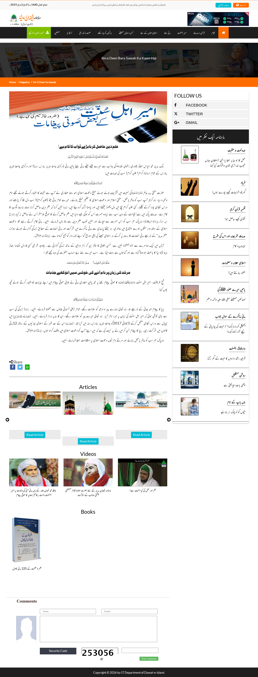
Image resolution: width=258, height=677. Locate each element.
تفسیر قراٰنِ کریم (237, 209)
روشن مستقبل (238, 375)
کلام (213, 32)
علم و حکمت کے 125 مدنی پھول (26, 568)
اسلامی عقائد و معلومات (233, 262)
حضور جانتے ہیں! (236, 272)
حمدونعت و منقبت (236, 150)
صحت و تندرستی (85, 32)
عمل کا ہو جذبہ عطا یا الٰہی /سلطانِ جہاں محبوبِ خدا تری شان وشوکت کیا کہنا (225, 162)
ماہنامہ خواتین (223, 5)
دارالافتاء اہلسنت (237, 348)
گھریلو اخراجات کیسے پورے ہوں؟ (228, 192)
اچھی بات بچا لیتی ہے (234, 385)
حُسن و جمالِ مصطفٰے (126, 32)
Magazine (24, 82)
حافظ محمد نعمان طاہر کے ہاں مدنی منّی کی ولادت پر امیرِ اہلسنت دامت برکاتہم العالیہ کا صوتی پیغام (33, 492)
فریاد (243, 182)
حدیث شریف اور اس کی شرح (229, 236)
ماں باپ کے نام (236, 402)
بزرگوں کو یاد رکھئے (105, 32)
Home (12, 82)
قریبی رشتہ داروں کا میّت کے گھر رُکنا (226, 358)
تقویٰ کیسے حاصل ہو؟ (234, 219)
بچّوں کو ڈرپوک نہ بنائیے (233, 411)
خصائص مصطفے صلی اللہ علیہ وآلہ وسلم (225, 299)
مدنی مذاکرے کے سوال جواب (230, 316)
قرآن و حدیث (198, 32)
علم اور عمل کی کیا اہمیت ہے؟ (142, 490)
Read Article (35, 435)
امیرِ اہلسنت (181, 32)
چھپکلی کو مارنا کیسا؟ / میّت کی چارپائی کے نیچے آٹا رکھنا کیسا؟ (224, 328)
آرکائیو (69, 32)
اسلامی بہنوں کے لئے (148, 32)
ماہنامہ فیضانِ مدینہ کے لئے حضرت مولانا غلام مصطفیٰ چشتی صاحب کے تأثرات (88, 492)
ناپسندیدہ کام (239, 245)
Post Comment (149, 659)
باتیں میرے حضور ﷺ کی (231, 289)
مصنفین (57, 32)
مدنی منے (167, 32)
